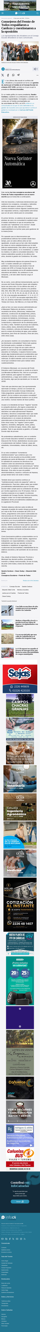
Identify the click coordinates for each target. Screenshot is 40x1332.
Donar (18, 1201)
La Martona (4, 1285)
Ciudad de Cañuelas (6, 1263)
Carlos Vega (4, 1290)
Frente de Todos (23, 593)
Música (3, 1319)
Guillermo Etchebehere (7, 1292)
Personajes (4, 1325)
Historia (3, 1314)
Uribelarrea (4, 1265)
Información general (6, 18)
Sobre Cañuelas (7, 1310)
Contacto (3, 1247)
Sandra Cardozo (27, 586)
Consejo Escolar (14, 586)
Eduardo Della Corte (8, 590)
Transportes (4, 1303)
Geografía (4, 1316)
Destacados (5, 1279)
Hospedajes (4, 1272)
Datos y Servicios (7, 1297)
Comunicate (5, 1243)
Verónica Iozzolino (23, 590)
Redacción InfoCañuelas (31, 580)
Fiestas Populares (6, 1267)
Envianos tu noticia (6, 1252)
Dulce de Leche (5, 1283)
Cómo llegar (4, 1260)
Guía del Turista (6, 1256)
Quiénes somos (5, 1250)
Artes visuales (5, 1323)
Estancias (4, 1274)
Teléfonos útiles (5, 1301)
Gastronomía (4, 1270)
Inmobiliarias (4, 1305)
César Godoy (6, 596)
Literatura (4, 1321)
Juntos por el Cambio (9, 593)
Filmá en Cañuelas (6, 1288)
